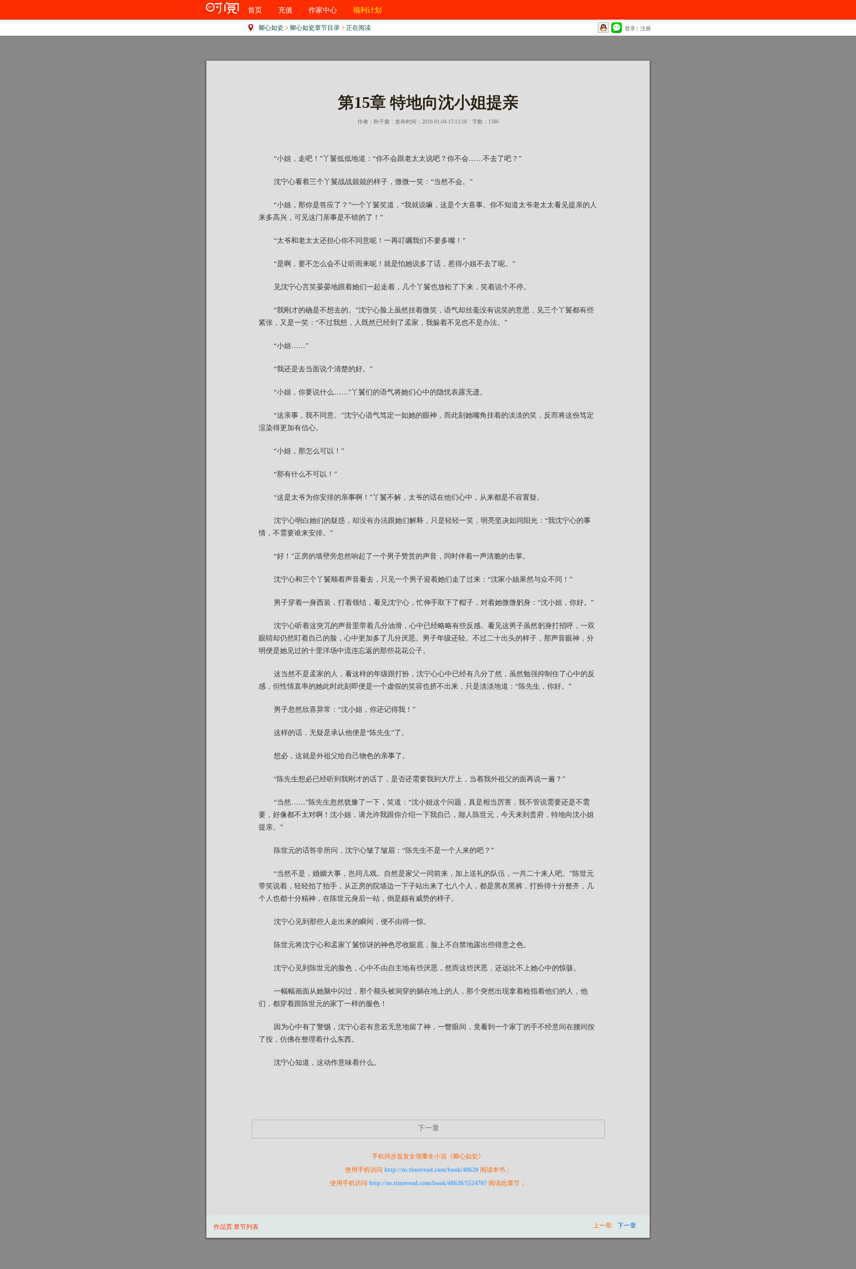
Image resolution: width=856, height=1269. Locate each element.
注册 (645, 28)
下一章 (428, 1128)
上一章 (602, 1225)
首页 (255, 10)
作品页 (223, 1227)
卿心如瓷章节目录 (315, 28)
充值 (285, 10)
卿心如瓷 (271, 28)
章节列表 (246, 1227)
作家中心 (323, 10)
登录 (630, 28)
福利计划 (367, 10)
